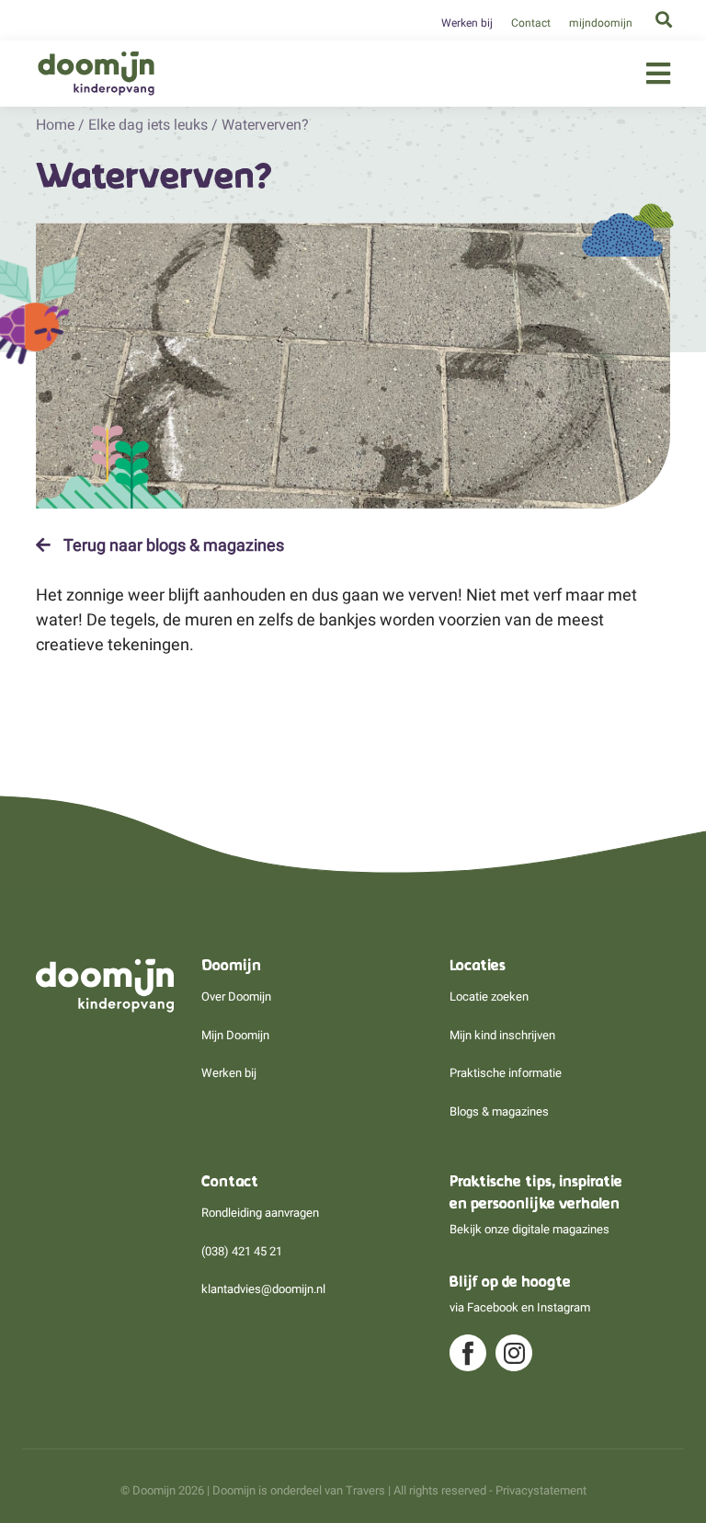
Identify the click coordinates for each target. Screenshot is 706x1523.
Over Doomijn (236, 996)
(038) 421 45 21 (241, 1251)
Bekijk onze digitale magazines (529, 1229)
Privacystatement (540, 1490)
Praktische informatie (506, 1073)
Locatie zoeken (489, 996)
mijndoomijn (600, 23)
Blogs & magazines (499, 1111)
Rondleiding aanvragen (260, 1213)
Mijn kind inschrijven (502, 1035)
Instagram (563, 1307)
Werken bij (467, 23)
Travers (365, 1490)
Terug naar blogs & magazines (172, 545)
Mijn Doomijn (235, 1035)
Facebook (492, 1307)
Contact (531, 23)
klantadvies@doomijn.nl (263, 1289)
